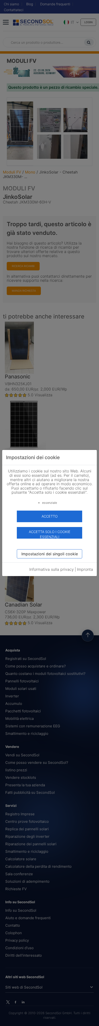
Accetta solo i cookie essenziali (49, 534)
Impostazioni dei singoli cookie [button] (49, 553)
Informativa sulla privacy (51, 569)
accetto (50, 516)
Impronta (85, 569)
